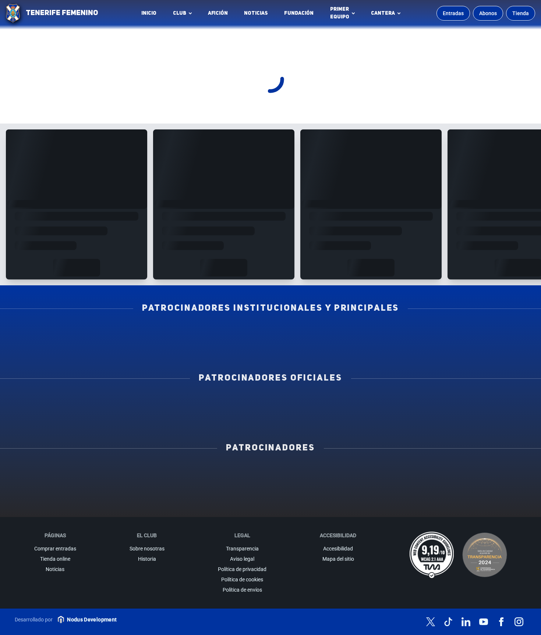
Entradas (453, 13)
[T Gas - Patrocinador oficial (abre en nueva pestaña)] (271, 402)
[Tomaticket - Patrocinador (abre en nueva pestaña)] (342, 504)
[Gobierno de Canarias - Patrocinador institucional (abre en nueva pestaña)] (368, 332)
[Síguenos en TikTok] (448, 621)
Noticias (256, 13)
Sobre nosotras (147, 549)
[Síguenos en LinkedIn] (466, 621)
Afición (218, 13)
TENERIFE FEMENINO (62, 13)
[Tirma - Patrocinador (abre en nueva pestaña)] (487, 472)
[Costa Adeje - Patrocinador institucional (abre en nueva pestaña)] (271, 332)
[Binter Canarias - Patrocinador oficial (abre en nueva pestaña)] (173, 402)
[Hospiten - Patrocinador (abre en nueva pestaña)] (53, 472)
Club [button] (179, 13)
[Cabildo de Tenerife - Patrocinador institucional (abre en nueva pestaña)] (222, 348)
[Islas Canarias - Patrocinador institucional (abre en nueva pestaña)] (173, 332)
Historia (147, 559)
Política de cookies (242, 579)
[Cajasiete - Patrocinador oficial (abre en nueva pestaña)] (368, 402)
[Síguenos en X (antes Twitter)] (430, 621)
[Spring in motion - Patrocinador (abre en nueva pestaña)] (270, 488)
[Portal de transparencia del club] (485, 555)
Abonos (488, 13)
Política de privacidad (242, 569)
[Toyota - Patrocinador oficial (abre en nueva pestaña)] (271, 418)
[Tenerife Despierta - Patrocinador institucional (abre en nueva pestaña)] (76, 332)
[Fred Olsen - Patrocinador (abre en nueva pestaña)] (270, 504)
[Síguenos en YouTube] (483, 621)
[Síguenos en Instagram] (519, 621)
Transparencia (242, 549)
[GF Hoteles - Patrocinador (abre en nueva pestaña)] (125, 472)
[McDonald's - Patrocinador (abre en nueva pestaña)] (415, 472)
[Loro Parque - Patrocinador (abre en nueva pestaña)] (270, 472)
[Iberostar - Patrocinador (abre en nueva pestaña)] (415, 488)
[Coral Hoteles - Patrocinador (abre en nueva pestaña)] (198, 504)
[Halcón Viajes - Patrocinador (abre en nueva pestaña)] (125, 488)
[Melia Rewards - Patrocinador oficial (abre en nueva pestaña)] (466, 402)
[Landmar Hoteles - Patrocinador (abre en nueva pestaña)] (342, 488)
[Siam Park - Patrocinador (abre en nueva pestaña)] (342, 472)
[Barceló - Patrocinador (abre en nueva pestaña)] (487, 488)
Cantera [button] (383, 13)
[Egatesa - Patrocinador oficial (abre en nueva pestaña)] (76, 402)
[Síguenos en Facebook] (501, 621)
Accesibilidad (338, 549)
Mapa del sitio (338, 559)
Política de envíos (242, 590)
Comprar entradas (55, 549)
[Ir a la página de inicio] (13, 13)
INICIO (148, 13)
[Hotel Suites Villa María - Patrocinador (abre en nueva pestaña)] (53, 488)
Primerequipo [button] (339, 13)
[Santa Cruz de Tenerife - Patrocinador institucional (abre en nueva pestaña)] (319, 348)
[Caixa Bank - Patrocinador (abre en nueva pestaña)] (198, 472)
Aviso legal (242, 559)
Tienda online (55, 559)
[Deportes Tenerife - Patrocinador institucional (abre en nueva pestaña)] (466, 332)
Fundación (301, 15)
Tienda (520, 13)
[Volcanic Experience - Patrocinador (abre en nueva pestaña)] (198, 488)
